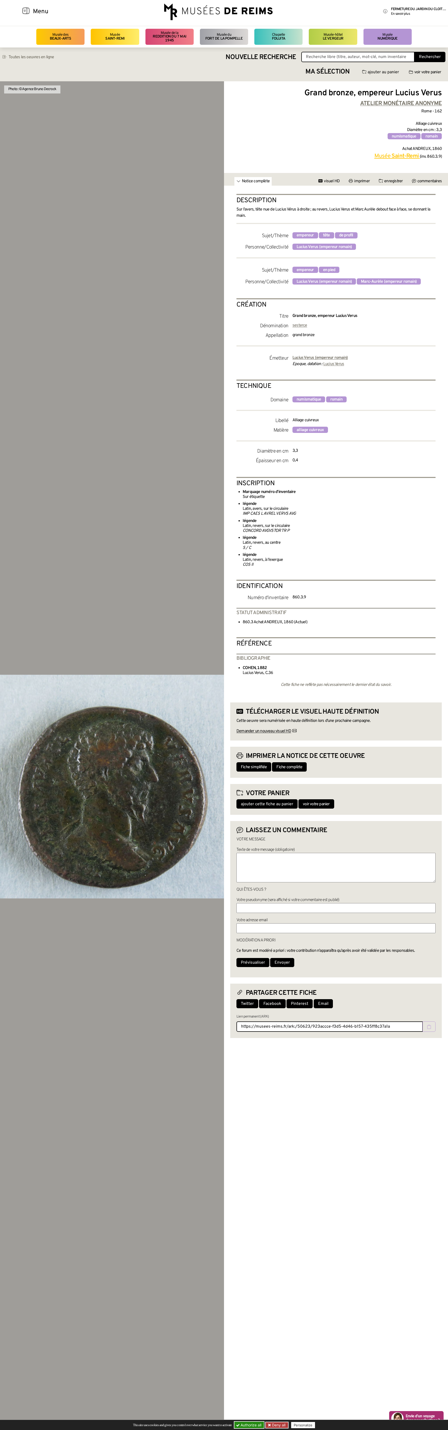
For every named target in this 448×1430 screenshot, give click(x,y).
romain (431, 136)
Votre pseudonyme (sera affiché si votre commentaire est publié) (287, 900)
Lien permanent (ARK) (252, 1016)
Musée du (224, 36)
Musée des (60, 36)
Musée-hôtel (333, 36)
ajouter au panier (383, 72)
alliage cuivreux (310, 430)
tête (326, 235)
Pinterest (299, 1003)
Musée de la (169, 37)
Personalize (303, 1425)
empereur (305, 235)
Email (323, 1003)
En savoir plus (400, 14)
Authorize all (250, 1425)
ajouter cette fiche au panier (267, 804)
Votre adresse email (252, 920)
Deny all (278, 1425)
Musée (114, 36)
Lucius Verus (333, 364)
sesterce (299, 325)
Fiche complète (289, 767)
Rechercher (430, 57)
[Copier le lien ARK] (429, 1026)
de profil (346, 235)
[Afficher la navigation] (26, 12)
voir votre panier (427, 72)
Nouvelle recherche (261, 57)
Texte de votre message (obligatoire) (265, 849)
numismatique (404, 136)
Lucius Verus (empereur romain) (324, 247)
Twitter (247, 1003)
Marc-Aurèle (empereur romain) (389, 281)
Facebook (272, 1003)
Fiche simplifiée (254, 767)
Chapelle (278, 36)
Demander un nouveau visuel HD (263, 731)
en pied (329, 270)
